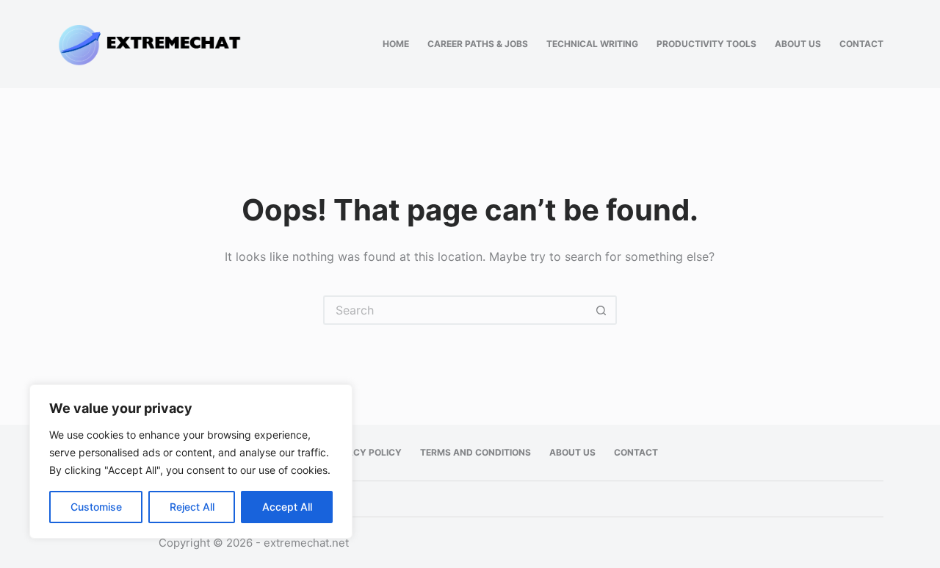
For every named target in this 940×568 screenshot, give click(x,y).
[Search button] (602, 310)
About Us (798, 43)
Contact (861, 43)
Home (396, 43)
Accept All (287, 506)
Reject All (192, 506)
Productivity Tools (706, 43)
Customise (96, 506)
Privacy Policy (364, 452)
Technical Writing (592, 43)
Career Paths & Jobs (477, 43)
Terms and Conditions (475, 452)
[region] (190, 461)
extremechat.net (306, 543)
